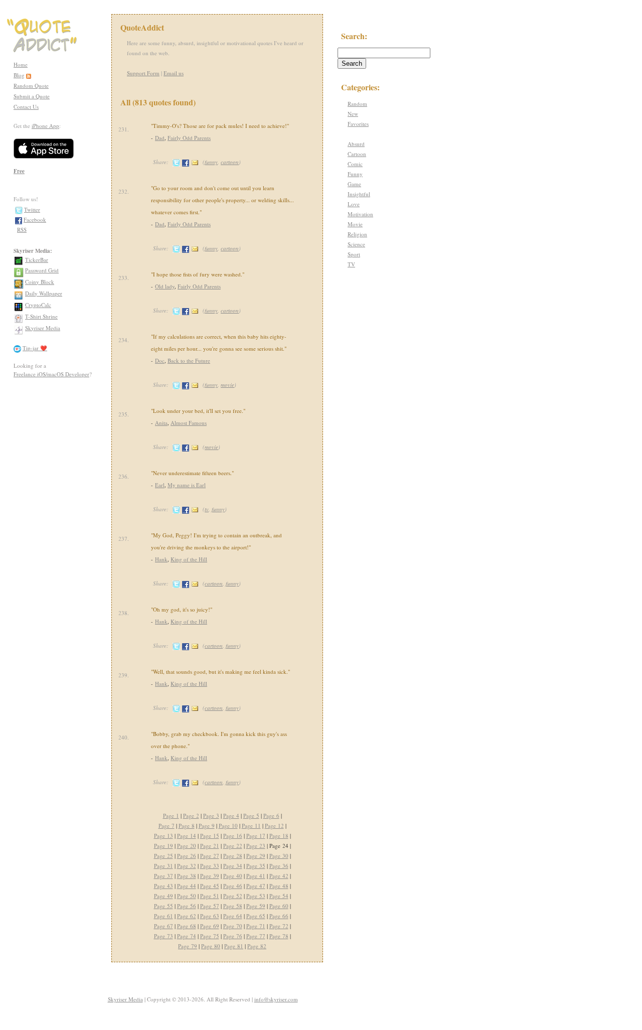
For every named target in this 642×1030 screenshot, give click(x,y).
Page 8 (187, 825)
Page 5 (251, 815)
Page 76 (232, 936)
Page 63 (209, 916)
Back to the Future (189, 360)
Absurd (356, 144)
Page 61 (163, 916)
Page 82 (256, 946)
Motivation (360, 214)
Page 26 (186, 855)
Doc (160, 360)
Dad (160, 137)
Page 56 (186, 906)
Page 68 (186, 926)
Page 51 (209, 896)
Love (354, 204)
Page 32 (186, 865)
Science (356, 244)
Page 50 (186, 896)
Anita (161, 422)
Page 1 (171, 815)
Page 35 (255, 865)
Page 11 (251, 825)
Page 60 (278, 906)
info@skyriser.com (276, 999)
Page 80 (210, 946)
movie (227, 384)
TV (351, 264)
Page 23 (255, 845)
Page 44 (186, 886)
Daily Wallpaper (43, 293)
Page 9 (207, 825)
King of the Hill (189, 559)
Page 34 (232, 865)
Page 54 (278, 896)
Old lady (165, 286)
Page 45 (209, 886)
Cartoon (357, 154)
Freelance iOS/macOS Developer (51, 374)
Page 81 (233, 946)
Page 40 (232, 875)
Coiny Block (39, 281)
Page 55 (163, 906)
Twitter (32, 209)
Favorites (358, 123)
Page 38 (186, 875)
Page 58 (232, 906)
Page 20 (186, 845)
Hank (161, 559)
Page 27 (209, 855)
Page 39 (209, 875)
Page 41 (255, 875)
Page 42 (278, 875)
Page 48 (278, 886)
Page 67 (163, 926)
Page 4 (231, 815)
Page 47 (255, 886)
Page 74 (186, 936)
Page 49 (163, 896)
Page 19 (163, 845)
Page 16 (232, 835)
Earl (160, 485)
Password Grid (42, 270)
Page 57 (209, 906)
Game (354, 184)
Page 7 (166, 825)
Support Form (143, 73)
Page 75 (209, 936)
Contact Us (26, 106)
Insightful (359, 194)
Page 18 (278, 835)
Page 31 (163, 865)
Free (19, 171)
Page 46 (232, 886)
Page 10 (228, 825)
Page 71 (255, 926)
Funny (355, 174)
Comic (355, 164)
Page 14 (186, 835)
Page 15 (209, 835)
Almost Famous (189, 422)
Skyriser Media (42, 328)
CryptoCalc (38, 305)
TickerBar (36, 259)
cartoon (230, 162)
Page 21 (209, 845)
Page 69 (209, 926)
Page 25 (163, 855)
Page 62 (186, 916)
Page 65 (255, 916)
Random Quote (31, 85)
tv (207, 509)
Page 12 (274, 825)
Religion (357, 234)
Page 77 (255, 936)
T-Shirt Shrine (41, 316)
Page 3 (211, 815)
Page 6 (271, 815)
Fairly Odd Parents (189, 137)
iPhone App (45, 125)
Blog (19, 75)
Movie (355, 224)
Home (21, 64)
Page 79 (187, 946)
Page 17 (255, 835)
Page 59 (255, 906)
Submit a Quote (32, 96)
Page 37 (163, 875)
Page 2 (191, 815)
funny (211, 162)
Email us (174, 73)
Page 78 (278, 936)
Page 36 (278, 865)
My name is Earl (187, 485)
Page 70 (232, 926)
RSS (22, 229)
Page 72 (278, 926)
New (353, 113)
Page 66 (278, 916)
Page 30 (278, 855)
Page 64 (232, 916)
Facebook (35, 219)
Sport (354, 254)
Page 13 (163, 835)
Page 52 (232, 896)
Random (357, 103)
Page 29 (255, 855)
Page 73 (163, 936)
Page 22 (232, 845)
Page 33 (209, 865)
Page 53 (255, 896)
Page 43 (163, 886)
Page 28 (232, 855)
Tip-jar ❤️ (35, 348)
